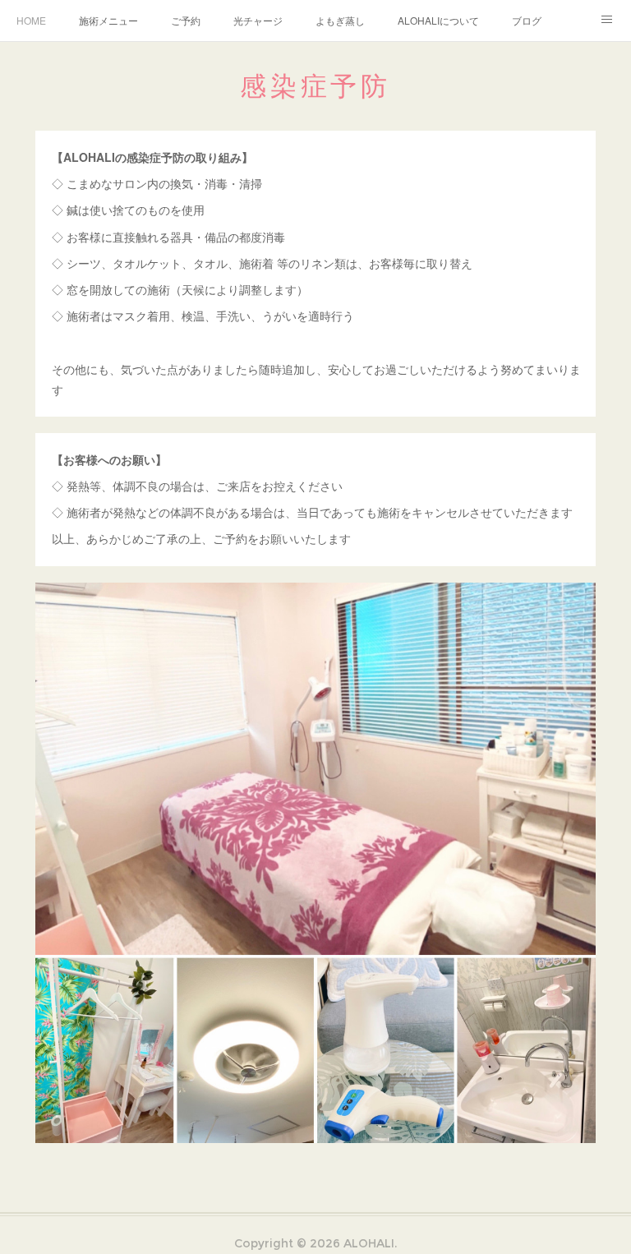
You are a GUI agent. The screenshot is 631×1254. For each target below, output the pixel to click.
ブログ (526, 20)
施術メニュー (108, 20)
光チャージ (258, 20)
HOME (31, 20)
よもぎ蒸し (340, 20)
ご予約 (185, 20)
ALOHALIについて (438, 20)
